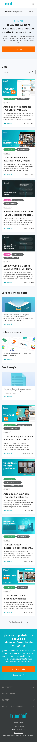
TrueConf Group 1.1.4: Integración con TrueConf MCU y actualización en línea (17, 546)
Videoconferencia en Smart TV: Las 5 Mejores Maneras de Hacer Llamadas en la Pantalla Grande (18, 213)
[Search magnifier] (32, 72)
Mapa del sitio (18, 733)
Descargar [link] (17, 675)
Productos (7, 687)
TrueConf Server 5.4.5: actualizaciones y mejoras (17, 159)
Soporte (6, 700)
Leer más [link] (6, 123)
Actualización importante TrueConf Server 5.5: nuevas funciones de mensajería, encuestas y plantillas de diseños (17, 108)
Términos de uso (18, 723)
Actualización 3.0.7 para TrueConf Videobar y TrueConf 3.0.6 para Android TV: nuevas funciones (16, 495)
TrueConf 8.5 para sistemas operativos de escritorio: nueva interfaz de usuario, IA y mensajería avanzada (18, 438)
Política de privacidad (18, 729)
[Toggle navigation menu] (33, 4)
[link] (18, 49)
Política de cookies (18, 726)
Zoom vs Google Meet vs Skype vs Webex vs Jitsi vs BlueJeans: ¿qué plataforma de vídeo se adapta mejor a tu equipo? (17, 267)
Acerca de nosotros (12, 706)
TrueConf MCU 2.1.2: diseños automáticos (14, 597)
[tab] (13, 12)
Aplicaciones (8, 693)
